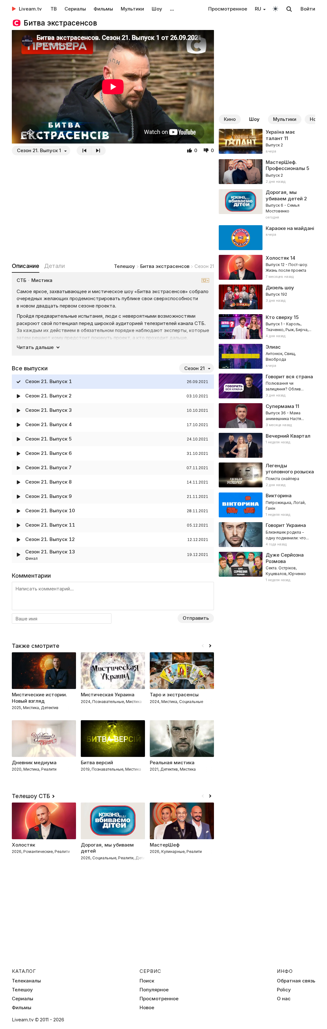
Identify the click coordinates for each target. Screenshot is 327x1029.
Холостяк (277, 258)
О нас (284, 999)
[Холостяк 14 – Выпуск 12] (267, 267)
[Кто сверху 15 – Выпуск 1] (267, 326)
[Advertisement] (113, 208)
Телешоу (124, 266)
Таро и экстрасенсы (174, 695)
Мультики (132, 9)
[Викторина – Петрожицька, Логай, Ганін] (267, 504)
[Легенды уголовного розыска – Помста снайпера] (267, 475)
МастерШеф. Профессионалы (285, 165)
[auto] (275, 8)
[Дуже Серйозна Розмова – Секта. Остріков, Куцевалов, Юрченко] (267, 567)
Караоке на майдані (290, 228)
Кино (230, 119)
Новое (147, 1007)
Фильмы (103, 9)
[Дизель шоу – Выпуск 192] (267, 297)
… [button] (172, 9)
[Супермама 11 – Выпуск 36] (267, 415)
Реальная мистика (172, 762)
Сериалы (75, 9)
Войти (307, 9)
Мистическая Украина (107, 695)
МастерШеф (164, 845)
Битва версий (97, 762)
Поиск (147, 981)
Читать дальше (35, 347)
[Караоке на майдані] (267, 237)
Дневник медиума (34, 762)
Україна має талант (280, 135)
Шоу (157, 9)
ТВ (53, 9)
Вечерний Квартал (288, 436)
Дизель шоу (280, 288)
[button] (210, 646)
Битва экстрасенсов (164, 266)
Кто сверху (279, 317)
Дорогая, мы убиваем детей (284, 195)
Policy (284, 990)
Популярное (154, 990)
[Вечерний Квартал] (267, 445)
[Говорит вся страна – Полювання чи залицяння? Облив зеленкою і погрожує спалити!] (267, 386)
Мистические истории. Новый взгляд (39, 698)
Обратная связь (296, 981)
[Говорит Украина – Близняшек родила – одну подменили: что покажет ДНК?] (267, 534)
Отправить (196, 618)
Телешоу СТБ (31, 796)
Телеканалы (26, 981)
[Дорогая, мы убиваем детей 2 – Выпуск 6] (267, 204)
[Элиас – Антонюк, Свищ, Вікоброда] (267, 356)
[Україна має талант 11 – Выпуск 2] (267, 141)
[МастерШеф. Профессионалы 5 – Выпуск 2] (267, 172)
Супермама (280, 406)
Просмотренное (227, 9)
